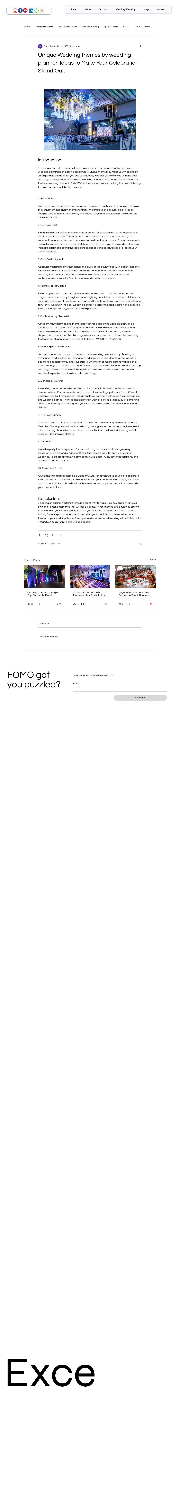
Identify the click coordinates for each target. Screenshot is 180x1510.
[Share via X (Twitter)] (46, 535)
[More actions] (140, 46)
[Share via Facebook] (39, 535)
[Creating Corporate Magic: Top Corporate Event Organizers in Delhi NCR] (44, 576)
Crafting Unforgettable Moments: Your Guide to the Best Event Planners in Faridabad (89, 594)
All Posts (27, 27)
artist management (67, 27)
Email (76, 683)
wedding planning (90, 27)
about (137, 27)
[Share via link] (60, 535)
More (147, 27)
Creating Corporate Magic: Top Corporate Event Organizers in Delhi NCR (42, 594)
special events (111, 27)
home (126, 27)
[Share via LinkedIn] (53, 535)
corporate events (45, 27)
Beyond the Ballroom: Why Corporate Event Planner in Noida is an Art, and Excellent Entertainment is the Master (135, 594)
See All (153, 560)
